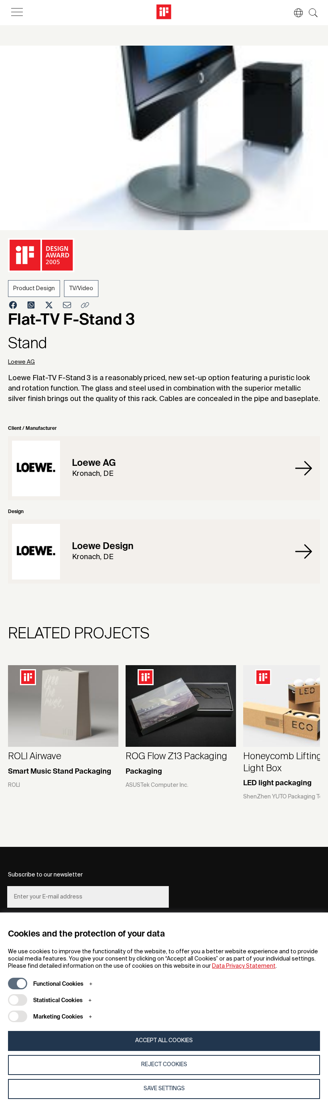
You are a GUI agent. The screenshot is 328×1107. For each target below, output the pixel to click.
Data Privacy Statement (244, 966)
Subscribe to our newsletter (45, 875)
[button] (294, 13)
